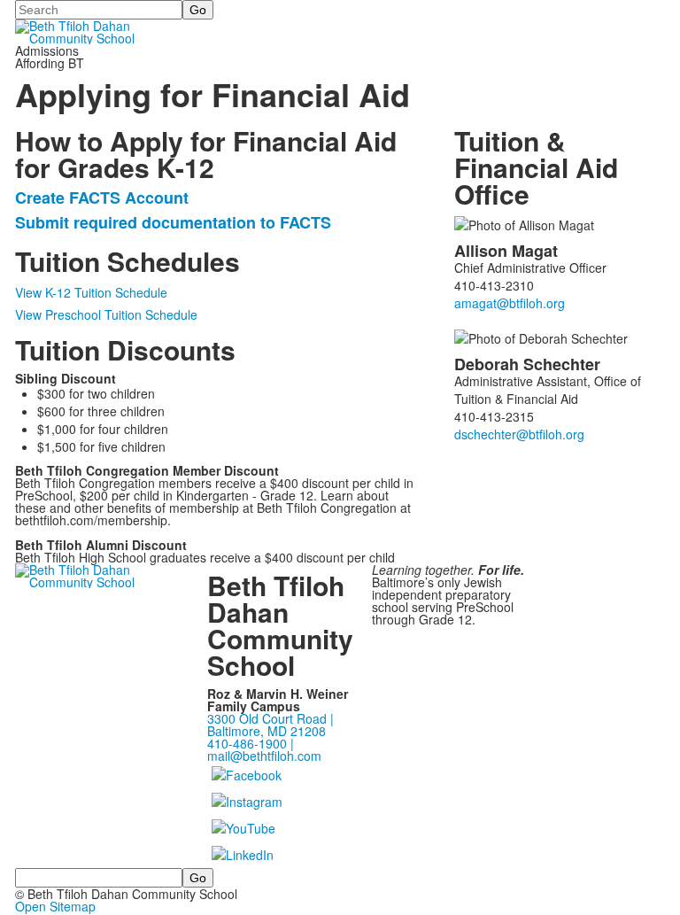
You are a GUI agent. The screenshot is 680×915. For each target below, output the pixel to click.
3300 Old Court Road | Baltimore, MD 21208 (270, 725)
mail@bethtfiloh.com (264, 755)
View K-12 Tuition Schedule (91, 292)
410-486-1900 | (250, 743)
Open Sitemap (55, 906)
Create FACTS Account (102, 197)
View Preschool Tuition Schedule (106, 314)
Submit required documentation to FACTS (173, 222)
